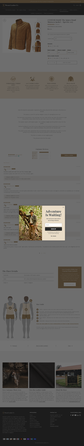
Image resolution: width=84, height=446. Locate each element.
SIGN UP (53, 229)
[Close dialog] (63, 207)
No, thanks (53, 236)
